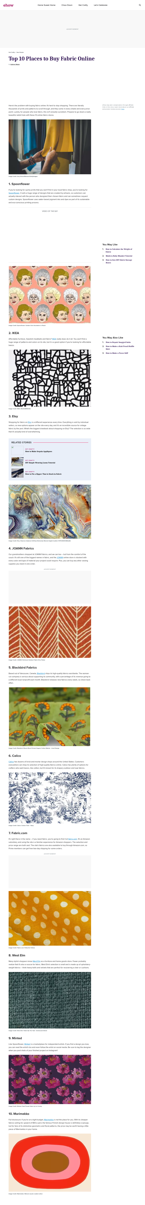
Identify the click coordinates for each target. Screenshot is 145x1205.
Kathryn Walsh (15, 64)
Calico (11, 761)
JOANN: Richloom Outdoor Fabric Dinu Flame (27, 660)
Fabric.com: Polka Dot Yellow (22, 948)
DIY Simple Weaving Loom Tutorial (40, 463)
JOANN (60, 557)
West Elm (37, 961)
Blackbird (41, 673)
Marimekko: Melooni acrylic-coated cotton (26, 1194)
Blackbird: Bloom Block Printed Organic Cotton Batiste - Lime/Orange (34, 748)
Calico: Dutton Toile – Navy (21, 825)
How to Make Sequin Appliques (38, 451)
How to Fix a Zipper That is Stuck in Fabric (43, 474)
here (122, 109)
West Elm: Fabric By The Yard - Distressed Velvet (28, 1031)
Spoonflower (14, 193)
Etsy (29, 422)
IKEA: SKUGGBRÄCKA (20, 409)
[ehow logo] (8, 5)
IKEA (54, 339)
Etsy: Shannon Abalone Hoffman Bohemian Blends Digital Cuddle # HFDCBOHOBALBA (40, 541)
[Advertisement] (72, 85)
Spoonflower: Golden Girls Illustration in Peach (27, 325)
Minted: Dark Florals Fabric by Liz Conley (25, 1106)
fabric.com (72, 839)
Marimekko (49, 1119)
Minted (27, 1044)
